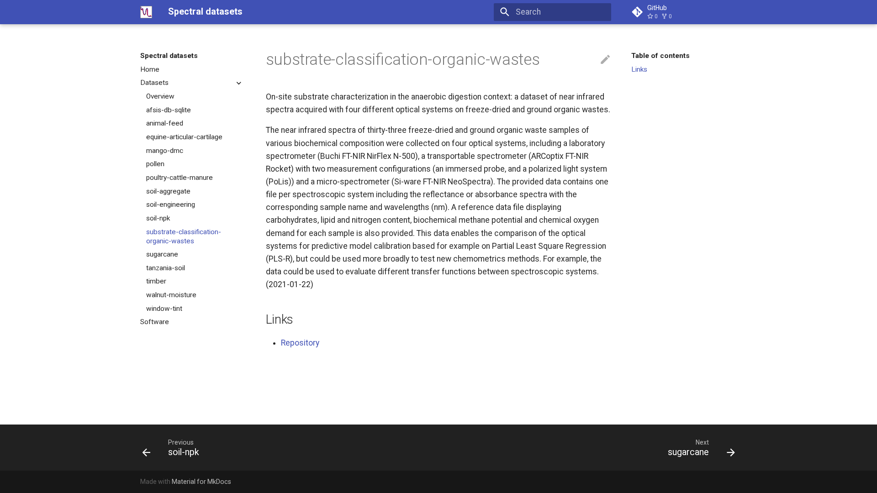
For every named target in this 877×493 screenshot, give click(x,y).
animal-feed (164, 123)
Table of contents (660, 56)
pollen (155, 164)
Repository (300, 342)
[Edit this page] (605, 59)
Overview (160, 96)
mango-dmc (164, 151)
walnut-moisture (171, 295)
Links (639, 69)
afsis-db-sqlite (168, 110)
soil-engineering (170, 204)
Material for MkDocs (201, 481)
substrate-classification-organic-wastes (183, 236)
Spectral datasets (169, 56)
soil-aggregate (168, 191)
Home (149, 69)
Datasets (154, 83)
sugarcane (162, 254)
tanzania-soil (165, 268)
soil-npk (158, 218)
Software (154, 322)
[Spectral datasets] (146, 12)
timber (156, 281)
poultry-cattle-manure (179, 177)
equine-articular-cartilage (184, 137)
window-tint (164, 308)
